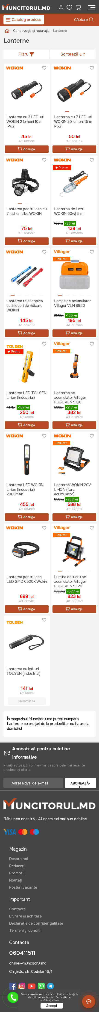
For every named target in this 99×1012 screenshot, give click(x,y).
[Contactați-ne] (88, 1001)
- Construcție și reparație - (31, 31)
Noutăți (15, 880)
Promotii (16, 873)
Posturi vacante (23, 887)
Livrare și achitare (25, 916)
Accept (51, 1006)
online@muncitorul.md (27, 964)
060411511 (22, 953)
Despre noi (18, 858)
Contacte (17, 909)
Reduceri (17, 866)
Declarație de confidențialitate (36, 923)
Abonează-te (80, 784)
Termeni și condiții (25, 930)
